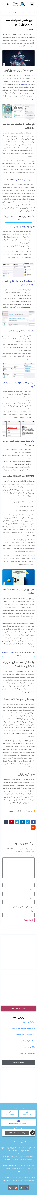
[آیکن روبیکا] (21, 1187)
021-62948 (10, 1114)
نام (33, 881)
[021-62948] (10, 1112)
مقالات (29, 13)
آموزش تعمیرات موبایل (29, 1022)
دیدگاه (32, 856)
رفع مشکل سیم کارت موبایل (27, 1053)
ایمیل (32, 890)
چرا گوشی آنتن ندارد (29, 1047)
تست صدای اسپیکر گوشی (28, 1041)
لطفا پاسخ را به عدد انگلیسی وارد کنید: (23, 907)
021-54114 (27, 1114)
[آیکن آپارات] (10, 1187)
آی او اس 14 (25, 84)
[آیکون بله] (26, 1187)
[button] (7, 4)
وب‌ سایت (32, 898)
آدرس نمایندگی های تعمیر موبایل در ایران (23, 1028)
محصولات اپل (20, 785)
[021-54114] (27, 1112)
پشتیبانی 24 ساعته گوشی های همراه (25, 1034)
